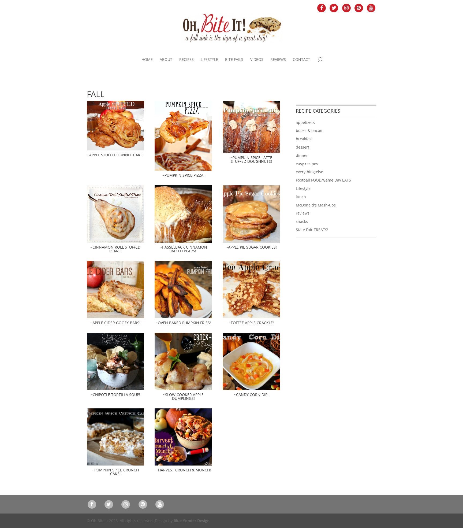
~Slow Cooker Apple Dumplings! (183, 396)
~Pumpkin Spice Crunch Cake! (115, 471)
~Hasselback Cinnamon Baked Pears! (183, 249)
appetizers (305, 122)
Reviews (278, 60)
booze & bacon (309, 130)
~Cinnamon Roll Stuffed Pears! (115, 249)
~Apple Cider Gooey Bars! (115, 322)
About (166, 60)
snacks (302, 221)
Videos (256, 60)
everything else (309, 171)
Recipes (186, 60)
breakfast (304, 138)
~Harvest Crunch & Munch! (183, 469)
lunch (301, 196)
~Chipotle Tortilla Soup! (115, 394)
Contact (301, 60)
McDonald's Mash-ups (316, 205)
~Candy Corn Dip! (251, 394)
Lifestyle (209, 60)
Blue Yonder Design (192, 520)
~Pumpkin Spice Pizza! (183, 175)
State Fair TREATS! (312, 229)
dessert (302, 147)
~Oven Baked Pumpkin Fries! (183, 322)
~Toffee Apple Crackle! (251, 322)
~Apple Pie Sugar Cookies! (251, 247)
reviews (302, 213)
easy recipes (307, 163)
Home (147, 60)
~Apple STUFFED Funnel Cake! (115, 154)
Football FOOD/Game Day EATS (323, 180)
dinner (302, 155)
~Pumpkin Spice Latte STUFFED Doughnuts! (251, 159)
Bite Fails (234, 60)
